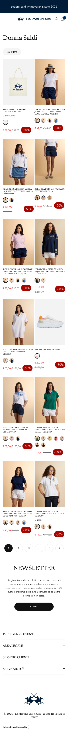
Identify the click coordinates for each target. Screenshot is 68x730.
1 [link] (8, 548)
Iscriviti (34, 606)
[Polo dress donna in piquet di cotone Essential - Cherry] (18, 322)
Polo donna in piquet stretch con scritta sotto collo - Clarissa (50, 429)
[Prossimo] (59, 548)
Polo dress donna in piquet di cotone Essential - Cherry (18, 351)
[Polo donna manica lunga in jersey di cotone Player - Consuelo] (18, 162)
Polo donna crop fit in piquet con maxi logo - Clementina (15, 429)
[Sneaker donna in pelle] (50, 322)
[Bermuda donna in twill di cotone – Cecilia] (50, 162)
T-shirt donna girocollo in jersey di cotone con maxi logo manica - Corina (50, 111)
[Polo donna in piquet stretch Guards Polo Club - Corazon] (50, 484)
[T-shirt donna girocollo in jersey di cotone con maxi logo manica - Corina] (50, 82)
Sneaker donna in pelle (48, 349)
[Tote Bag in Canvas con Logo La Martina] (18, 82)
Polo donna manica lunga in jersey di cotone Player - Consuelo (18, 191)
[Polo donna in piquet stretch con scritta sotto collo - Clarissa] (50, 400)
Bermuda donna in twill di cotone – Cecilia (50, 190)
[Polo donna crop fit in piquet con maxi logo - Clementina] (18, 400)
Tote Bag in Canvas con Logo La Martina (16, 110)
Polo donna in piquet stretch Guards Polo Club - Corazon (50, 513)
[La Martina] (34, 19)
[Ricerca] (57, 19)
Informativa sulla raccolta (15, 727)
